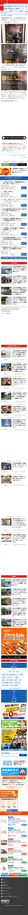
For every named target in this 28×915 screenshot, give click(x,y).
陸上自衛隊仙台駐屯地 (6, 310)
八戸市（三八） (10, 677)
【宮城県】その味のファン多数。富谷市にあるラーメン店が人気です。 (19, 478)
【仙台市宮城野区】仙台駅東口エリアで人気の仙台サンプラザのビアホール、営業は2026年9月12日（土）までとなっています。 (19, 602)
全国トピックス (4, 11)
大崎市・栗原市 (5, 685)
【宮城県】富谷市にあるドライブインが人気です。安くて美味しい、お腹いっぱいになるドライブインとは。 (19, 382)
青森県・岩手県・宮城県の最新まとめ (10, 674)
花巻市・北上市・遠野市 (7, 680)
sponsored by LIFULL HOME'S (14, 814)
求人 (16, 11)
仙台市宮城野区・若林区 (7, 682)
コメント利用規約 (23, 157)
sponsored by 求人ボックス (14, 179)
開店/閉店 (21, 11)
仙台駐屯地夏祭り (15, 308)
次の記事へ (22, 161)
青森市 (21, 674)
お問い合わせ (5, 890)
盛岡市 (17, 677)
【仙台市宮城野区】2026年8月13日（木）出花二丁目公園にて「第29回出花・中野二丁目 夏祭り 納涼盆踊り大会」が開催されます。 (19, 368)
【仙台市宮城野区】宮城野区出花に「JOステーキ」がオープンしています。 (19, 465)
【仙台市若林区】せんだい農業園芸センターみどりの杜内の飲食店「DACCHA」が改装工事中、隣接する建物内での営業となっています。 (19, 623)
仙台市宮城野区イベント (6, 308)
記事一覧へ (14, 161)
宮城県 (11, 15)
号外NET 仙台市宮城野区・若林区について (10, 896)
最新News (11, 11)
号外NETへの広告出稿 (6, 888)
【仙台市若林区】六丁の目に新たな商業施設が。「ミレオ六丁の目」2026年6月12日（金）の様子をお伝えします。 (19, 423)
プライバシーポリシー (6, 893)
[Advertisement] (14, 330)
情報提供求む (5, 885)
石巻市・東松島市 (14, 685)
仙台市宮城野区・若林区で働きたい (13, 177)
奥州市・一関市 (18, 680)
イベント (3, 313)
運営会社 (4, 882)
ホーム (3, 879)
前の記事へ (6, 161)
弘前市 (3, 677)
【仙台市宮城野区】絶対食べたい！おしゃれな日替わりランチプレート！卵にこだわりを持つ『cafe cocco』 (19, 538)
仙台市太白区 (17, 682)
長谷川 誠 (8, 313)
